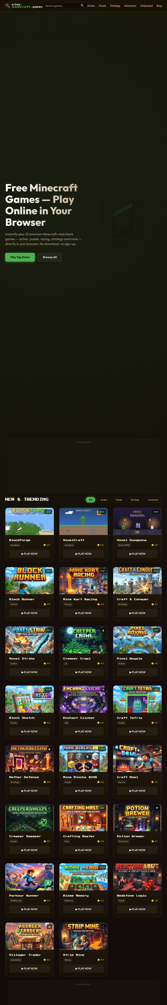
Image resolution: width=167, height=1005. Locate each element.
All (90, 499)
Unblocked (146, 5)
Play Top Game (20, 257)
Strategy (115, 5)
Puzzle (102, 5)
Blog (159, 5)
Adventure (130, 5)
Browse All (50, 257)
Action (91, 5)
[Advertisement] (83, 467)
